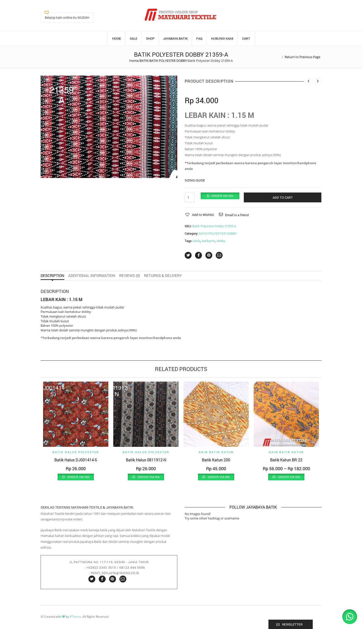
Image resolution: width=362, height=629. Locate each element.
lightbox (50, 169)
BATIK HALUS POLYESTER (75, 452)
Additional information (91, 275)
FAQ (199, 38)
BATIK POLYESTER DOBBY (168, 60)
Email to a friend (237, 215)
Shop (150, 38)
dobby (221, 241)
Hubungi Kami (222, 38)
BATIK (144, 60)
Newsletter (292, 624)
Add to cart (283, 197)
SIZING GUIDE (195, 180)
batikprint (208, 241)
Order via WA (222, 196)
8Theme (75, 616)
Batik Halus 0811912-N (146, 459)
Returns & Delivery (163, 275)
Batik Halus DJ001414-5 (75, 459)
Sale (133, 38)
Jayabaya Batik (175, 38)
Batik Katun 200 (216, 459)
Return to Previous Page (302, 57)
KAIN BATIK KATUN (216, 452)
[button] (220, 196)
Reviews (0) (129, 275)
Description (52, 275)
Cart (246, 38)
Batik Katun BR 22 (286, 459)
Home (116, 38)
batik (196, 241)
